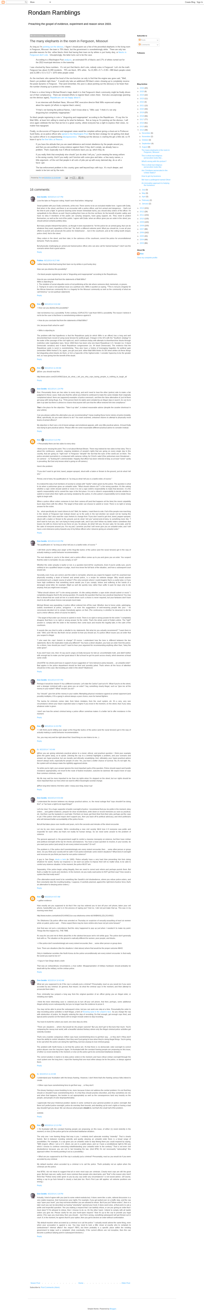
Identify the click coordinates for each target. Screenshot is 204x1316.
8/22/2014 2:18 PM (55, 1194)
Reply (39, 252)
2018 (142, 116)
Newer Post (35, 1283)
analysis (68, 60)
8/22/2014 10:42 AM (56, 980)
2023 (142, 99)
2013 (142, 208)
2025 (142, 91)
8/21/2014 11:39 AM (53, 368)
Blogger (113, 1309)
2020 (142, 109)
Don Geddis (42, 197)
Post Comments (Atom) (50, 1287)
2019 (142, 112)
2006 (142, 232)
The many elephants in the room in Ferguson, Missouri (156, 151)
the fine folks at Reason (52, 139)
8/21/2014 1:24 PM (55, 389)
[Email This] (71, 177)
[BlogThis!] (73, 177)
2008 (142, 226)
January (145, 204)
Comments (145, 45)
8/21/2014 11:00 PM (53, 726)
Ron (38, 304)
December (146, 133)
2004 (142, 240)
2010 (142, 219)
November (146, 136)
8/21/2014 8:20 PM (55, 541)
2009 (142, 222)
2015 (142, 126)
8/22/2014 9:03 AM (55, 798)
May (144, 193)
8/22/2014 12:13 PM (53, 1125)
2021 (142, 106)
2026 (142, 88)
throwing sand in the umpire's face (97, 1012)
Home (80, 1283)
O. (38, 749)
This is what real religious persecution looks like (152, 166)
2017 (142, 119)
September (146, 144)
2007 (142, 229)
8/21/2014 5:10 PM (52, 440)
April (144, 197)
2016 (142, 123)
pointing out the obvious (53, 47)
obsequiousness (70, 137)
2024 (142, 95)
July (144, 190)
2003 (142, 243)
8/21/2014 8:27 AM (51, 260)
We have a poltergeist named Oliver (156, 180)
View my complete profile (147, 258)
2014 (142, 130)
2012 (142, 212)
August (145, 147)
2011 (142, 215)
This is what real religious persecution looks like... (152, 157)
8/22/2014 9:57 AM (52, 897)
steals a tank (60, 859)
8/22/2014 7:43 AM (47, 749)
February (146, 200)
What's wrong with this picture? (154, 161)
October (145, 140)
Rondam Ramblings (54, 12)
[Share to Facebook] (79, 177)
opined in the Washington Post (75, 134)
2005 (142, 236)
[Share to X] (76, 177)
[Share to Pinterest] (82, 177)
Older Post (126, 1283)
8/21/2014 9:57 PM (55, 680)
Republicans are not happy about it (65, 97)
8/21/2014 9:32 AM (52, 304)
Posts (143, 40)
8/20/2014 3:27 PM (55, 197)
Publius (40, 260)
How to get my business (151, 176)
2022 (142, 102)
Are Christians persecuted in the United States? (155, 171)
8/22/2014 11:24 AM (48, 1074)
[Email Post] (66, 178)
